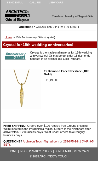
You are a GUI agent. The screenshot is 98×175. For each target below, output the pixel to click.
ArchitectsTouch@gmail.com (41, 141)
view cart (56, 2)
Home (8, 37)
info (23, 151)
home (13, 151)
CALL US (35, 2)
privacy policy (40, 151)
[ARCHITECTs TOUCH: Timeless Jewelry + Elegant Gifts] (14, 16)
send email (15, 2)
